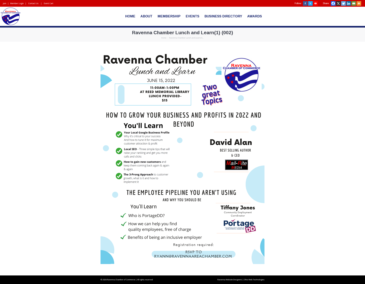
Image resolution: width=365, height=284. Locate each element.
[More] (359, 3)
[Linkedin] (348, 3)
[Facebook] (333, 3)
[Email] (353, 3)
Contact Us (33, 3)
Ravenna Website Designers (229, 279)
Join (4, 3)
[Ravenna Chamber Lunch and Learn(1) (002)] (182, 158)
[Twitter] (343, 3)
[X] (338, 3)
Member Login (17, 3)
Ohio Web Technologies (254, 279)
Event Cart (48, 3)
